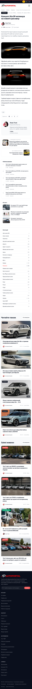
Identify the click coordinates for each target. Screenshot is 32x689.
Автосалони (4, 664)
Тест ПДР (3, 638)
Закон (16, 252)
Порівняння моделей (6, 600)
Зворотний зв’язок (10, 686)
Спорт (16, 287)
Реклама (3, 686)
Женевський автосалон (16, 249)
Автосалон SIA (16, 233)
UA (23, 1)
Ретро (16, 284)
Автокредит (4, 649)
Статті (2, 618)
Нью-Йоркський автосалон (16, 273)
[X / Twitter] (14, 116)
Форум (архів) (4, 631)
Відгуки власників (5, 606)
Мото (16, 260)
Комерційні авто (16, 257)
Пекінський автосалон (16, 279)
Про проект (4, 675)
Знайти (27, 588)
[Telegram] (9, 116)
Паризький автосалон (16, 276)
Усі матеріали (26, 317)
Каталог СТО (4, 667)
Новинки (4, 12)
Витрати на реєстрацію (7, 652)
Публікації (3, 621)
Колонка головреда (16, 254)
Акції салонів (16, 236)
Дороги (16, 244)
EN (29, 1)
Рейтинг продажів (5, 608)
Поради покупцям (5, 623)
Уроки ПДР (16, 301)
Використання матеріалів (20, 684)
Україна (16, 298)
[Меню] (29, 5)
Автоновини (4, 615)
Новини (16, 263)
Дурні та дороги (16, 246)
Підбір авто (4, 598)
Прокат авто (4, 672)
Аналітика (16, 238)
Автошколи (4, 669)
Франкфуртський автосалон (16, 303)
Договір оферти (10, 684)
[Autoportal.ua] (8, 6)
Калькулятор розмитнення (7, 646)
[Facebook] (12, 116)
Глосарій (3, 644)
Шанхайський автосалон (16, 306)
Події (16, 282)
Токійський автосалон (16, 292)
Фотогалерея (4, 603)
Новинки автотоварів (16, 268)
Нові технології (16, 271)
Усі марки (3, 595)
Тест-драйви (4, 626)
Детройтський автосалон (16, 241)
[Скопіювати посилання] (17, 116)
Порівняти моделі (5, 654)
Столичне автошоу (16, 290)
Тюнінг (16, 295)
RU (26, 1)
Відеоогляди (4, 629)
